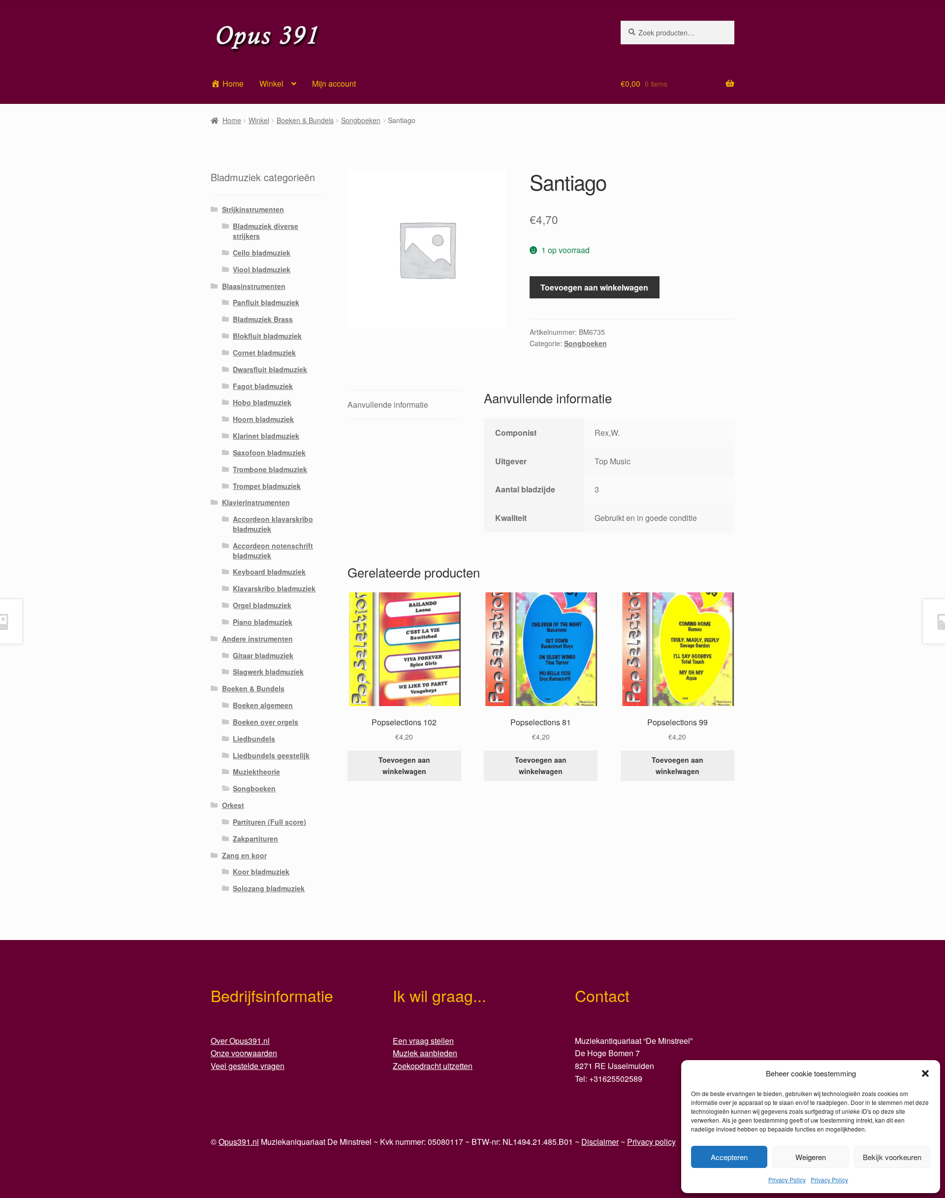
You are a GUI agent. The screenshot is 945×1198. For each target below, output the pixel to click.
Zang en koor (244, 855)
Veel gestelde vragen (247, 1065)
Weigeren (810, 1157)
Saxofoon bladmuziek (269, 452)
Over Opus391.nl (240, 1040)
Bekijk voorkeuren (892, 1157)
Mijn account (334, 83)
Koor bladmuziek (261, 871)
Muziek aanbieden (425, 1053)
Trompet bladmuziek (267, 486)
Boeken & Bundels (305, 120)
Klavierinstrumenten (256, 502)
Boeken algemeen (263, 705)
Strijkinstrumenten (253, 209)
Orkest (233, 805)
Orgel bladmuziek (262, 605)
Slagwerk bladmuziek (268, 672)
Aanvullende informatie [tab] (387, 404)
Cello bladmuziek (261, 253)
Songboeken (360, 120)
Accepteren (729, 1157)
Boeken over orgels (265, 722)
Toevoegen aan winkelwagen (594, 287)
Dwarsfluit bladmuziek (270, 369)
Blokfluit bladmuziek (267, 336)
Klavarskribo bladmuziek (274, 588)
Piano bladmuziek (262, 622)
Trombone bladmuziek (270, 469)
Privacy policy (651, 1141)
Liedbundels (254, 739)
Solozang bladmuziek (269, 888)
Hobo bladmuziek (262, 402)
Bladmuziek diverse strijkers (265, 231)
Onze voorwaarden (244, 1053)
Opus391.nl (239, 1141)
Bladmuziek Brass (263, 319)
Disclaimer (600, 1141)
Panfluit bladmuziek (266, 302)
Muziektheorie (256, 772)
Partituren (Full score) (269, 822)
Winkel (271, 83)
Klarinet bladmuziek (266, 436)
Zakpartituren (255, 838)
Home (231, 120)
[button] (925, 1073)
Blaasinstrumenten (253, 286)
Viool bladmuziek (261, 269)
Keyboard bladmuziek (269, 572)
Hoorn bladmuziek (263, 419)
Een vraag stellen (423, 1040)
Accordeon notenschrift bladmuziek (273, 550)
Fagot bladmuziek (263, 386)
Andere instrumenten (257, 639)
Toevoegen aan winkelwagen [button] (404, 765)
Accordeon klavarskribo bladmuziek (273, 524)
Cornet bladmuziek (264, 352)
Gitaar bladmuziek (263, 655)
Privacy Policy (787, 1179)
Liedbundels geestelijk (271, 755)
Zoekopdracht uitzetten (432, 1065)
